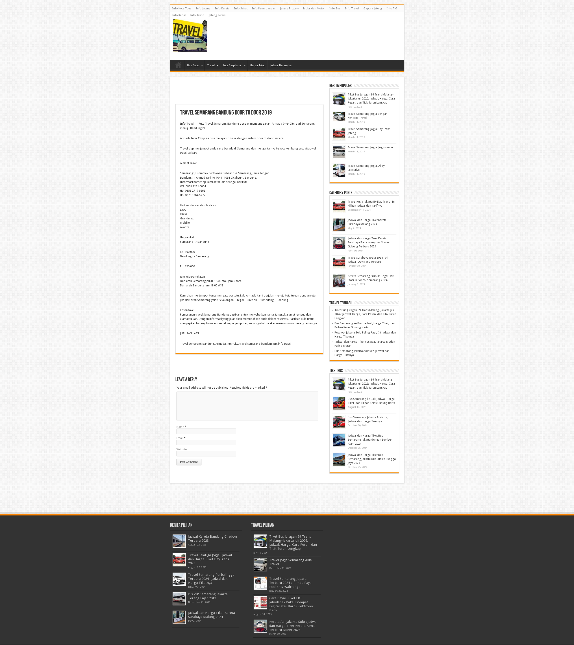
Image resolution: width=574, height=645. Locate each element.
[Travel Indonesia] (190, 48)
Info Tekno (197, 15)
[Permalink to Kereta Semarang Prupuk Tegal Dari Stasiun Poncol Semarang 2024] (339, 281)
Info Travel (352, 8)
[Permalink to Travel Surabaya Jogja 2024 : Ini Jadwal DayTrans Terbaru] (339, 262)
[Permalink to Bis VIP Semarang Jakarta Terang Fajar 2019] (179, 599)
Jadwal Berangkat (281, 65)
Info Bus (334, 8)
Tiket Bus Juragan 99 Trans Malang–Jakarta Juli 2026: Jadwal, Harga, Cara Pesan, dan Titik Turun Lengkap (371, 98)
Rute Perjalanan (232, 65)
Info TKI (392, 8)
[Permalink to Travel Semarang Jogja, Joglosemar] (339, 152)
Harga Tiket (257, 65)
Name (180, 427)
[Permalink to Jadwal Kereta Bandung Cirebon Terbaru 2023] (179, 541)
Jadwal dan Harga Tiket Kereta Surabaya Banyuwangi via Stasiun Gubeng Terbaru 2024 (369, 242)
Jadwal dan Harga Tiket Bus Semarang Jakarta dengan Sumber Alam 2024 (370, 439)
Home (178, 66)
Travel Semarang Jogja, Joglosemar (370, 147)
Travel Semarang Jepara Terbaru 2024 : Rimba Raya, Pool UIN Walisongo (291, 583)
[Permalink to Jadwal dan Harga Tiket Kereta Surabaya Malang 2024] (339, 225)
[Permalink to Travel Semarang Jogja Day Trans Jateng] (339, 134)
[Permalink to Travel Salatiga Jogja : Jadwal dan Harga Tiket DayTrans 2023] (179, 560)
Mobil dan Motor (314, 8)
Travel (211, 65)
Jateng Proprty (289, 8)
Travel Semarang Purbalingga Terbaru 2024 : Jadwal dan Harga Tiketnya (211, 579)
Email (179, 438)
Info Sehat (241, 8)
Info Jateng (203, 8)
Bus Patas (193, 65)
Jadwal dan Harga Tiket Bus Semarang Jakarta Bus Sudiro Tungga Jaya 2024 (372, 459)
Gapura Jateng (372, 8)
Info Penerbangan (264, 8)
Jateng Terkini (217, 15)
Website (181, 449)
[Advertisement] (319, 29)
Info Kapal (179, 15)
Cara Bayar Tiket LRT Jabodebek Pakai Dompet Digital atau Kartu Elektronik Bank (291, 604)
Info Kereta (222, 8)
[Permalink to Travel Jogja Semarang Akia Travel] (260, 564)
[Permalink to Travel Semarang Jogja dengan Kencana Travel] (339, 116)
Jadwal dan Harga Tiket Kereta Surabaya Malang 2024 (211, 615)
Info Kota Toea (181, 8)
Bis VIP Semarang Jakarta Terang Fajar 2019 (208, 596)
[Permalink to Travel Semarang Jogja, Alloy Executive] (339, 170)
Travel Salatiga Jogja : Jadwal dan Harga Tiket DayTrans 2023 (210, 559)
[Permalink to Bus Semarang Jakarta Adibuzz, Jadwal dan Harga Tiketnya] (339, 422)
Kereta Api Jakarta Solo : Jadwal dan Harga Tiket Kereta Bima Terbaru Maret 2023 (293, 626)
